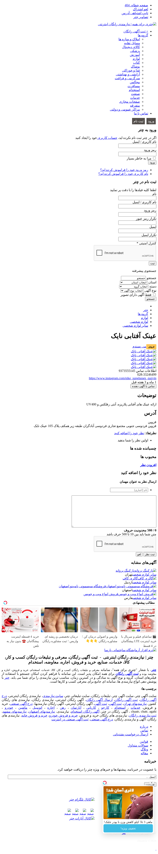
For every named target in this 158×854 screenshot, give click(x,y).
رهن (63, 707)
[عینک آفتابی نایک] (143, 351)
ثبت (152, 263)
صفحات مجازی (129, 101)
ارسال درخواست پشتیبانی (130, 734)
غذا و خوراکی (131, 70)
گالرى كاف (130, 578)
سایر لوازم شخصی (144, 574)
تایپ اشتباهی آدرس (135, 13)
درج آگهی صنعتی (21, 703)
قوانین (144, 741)
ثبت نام (138, 121)
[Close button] (152, 783)
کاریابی (91, 707)
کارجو (105, 707)
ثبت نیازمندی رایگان (142, 715)
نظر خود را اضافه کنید (129, 433)
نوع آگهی (150, 290)
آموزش (135, 55)
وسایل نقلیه (132, 43)
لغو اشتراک (140, 9)
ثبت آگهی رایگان (127, 673)
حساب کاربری (107, 138)
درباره (144, 726)
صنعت (135, 94)
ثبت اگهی (100, 703)
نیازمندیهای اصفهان (42, 711)
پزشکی (135, 51)
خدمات (135, 97)
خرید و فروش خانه (34, 715)
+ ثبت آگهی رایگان (135, 31)
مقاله (144, 753)
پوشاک (135, 66)
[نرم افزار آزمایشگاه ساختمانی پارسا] (130, 650)
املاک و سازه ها (129, 39)
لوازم (136, 58)
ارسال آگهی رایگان (99, 700)
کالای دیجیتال (131, 47)
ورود (151, 121)
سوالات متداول (138, 745)
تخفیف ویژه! (128, 828)
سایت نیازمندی (53, 696)
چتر (153, 670)
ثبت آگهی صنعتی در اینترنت (69, 719)
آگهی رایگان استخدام (85, 711)
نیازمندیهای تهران (135, 703)
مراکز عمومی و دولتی (125, 109)
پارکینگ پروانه (125, 570)
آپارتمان (76, 707)
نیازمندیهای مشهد (15, 711)
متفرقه (135, 105)
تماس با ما (141, 113)
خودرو (9, 707)
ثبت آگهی (115, 703)
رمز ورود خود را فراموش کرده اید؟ (124, 170)
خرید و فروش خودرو (63, 715)
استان (152, 282)
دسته (152, 286)
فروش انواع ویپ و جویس (101, 594)
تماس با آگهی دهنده (143, 386)
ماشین (22, 707)
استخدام (134, 90)
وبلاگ (144, 749)
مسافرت (134, 86)
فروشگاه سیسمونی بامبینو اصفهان (82, 586)
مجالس (135, 82)
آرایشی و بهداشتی (128, 74)
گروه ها (143, 35)
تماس (144, 730)
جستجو (151, 278)
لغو (139, 554)
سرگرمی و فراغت (127, 78)
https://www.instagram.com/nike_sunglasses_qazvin (122, 378)
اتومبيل (37, 707)
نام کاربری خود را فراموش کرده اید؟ (123, 173)
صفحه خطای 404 (136, 5)
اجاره (51, 707)
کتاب (136, 62)
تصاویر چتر (140, 17)
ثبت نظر (150, 554)
